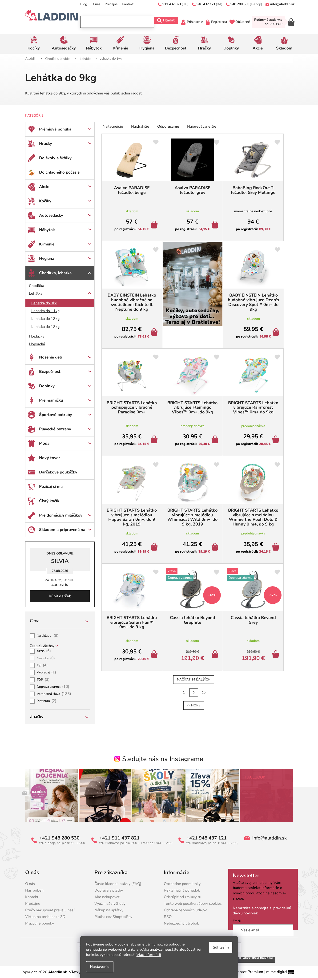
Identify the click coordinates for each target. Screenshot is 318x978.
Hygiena (46, 258)
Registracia (219, 22)
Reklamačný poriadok (182, 890)
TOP (43, 679)
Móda (44, 443)
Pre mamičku (51, 400)
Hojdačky (36, 336)
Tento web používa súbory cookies (193, 903)
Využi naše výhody (109, 903)
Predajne (111, 4)
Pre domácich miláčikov (60, 515)
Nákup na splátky (108, 910)
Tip (42, 665)
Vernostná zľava (54, 694)
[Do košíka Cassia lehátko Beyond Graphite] (216, 655)
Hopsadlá (37, 344)
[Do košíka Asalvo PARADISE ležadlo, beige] (155, 225)
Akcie (44, 186)
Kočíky (45, 201)
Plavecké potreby (55, 429)
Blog (83, 4)
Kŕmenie (46, 244)
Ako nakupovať (107, 897)
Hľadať (169, 20)
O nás (96, 4)
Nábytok (47, 229)
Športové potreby (55, 414)
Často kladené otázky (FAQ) (117, 883)
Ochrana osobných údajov (185, 910)
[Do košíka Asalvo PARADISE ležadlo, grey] (216, 225)
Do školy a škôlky (55, 158)
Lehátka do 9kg (44, 303)
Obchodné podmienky (182, 883)
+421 (59, 838)
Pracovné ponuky (39, 923)
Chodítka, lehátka (55, 273)
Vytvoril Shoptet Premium (241, 971)
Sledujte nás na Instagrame (162, 758)
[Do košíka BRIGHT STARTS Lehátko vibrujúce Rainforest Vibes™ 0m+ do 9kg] (276, 440)
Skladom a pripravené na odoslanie (62, 532)
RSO (168, 916)
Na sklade (48, 635)
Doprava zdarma (53, 687)
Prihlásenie (195, 22)
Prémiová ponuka (55, 129)
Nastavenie (99, 966)
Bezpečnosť (49, 371)
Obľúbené (242, 22)
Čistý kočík (49, 501)
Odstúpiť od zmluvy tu (182, 897)
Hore (195, 705)
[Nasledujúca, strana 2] (193, 692)
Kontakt (127, 4)
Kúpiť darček (60, 596)
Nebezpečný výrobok (181, 923)
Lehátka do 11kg (45, 311)
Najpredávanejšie (201, 126)
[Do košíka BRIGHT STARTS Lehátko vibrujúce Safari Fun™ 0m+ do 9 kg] (155, 655)
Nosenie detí (50, 357)
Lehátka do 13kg (45, 318)
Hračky (45, 143)
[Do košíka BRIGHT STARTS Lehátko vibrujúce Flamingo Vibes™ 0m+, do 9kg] (216, 440)
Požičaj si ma (51, 486)
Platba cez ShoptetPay (113, 916)
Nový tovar (49, 457)
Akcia (44, 651)
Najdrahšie (140, 126)
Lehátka (35, 293)
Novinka (46, 658)
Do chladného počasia (59, 172)
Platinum (46, 701)
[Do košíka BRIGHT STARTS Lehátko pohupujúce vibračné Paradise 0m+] (155, 440)
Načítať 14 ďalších (193, 679)
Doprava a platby (108, 890)
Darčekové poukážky (58, 472)
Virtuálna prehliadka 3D (45, 916)
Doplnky (47, 386)
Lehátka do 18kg (45, 326)
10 (203, 692)
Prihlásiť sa (264, 957)
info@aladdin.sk (269, 838)
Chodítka (36, 285)
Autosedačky (51, 215)
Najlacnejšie (113, 126)
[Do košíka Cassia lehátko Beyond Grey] (276, 655)
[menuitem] (33, 44)
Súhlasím (221, 947)
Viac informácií (149, 954)
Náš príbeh (34, 890)
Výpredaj (46, 672)
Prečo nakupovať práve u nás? (50, 910)
